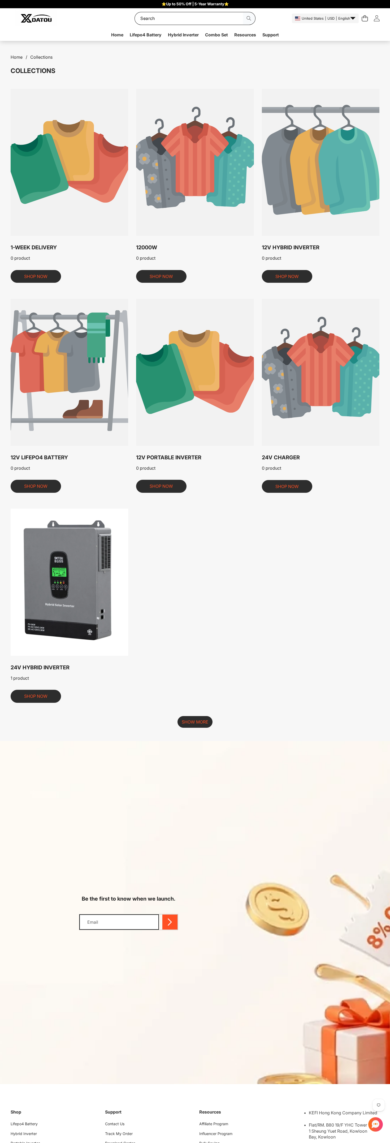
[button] (375, 1124)
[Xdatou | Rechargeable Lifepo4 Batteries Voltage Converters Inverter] (35, 18)
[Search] (249, 18)
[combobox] (195, 18)
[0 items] (365, 18)
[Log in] (377, 18)
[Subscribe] (169, 922)
